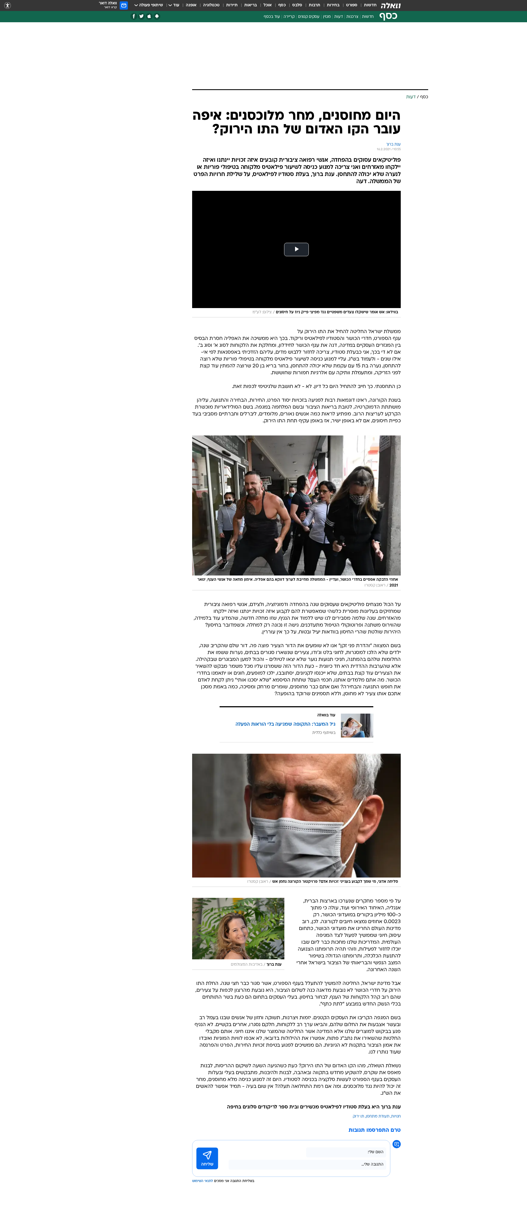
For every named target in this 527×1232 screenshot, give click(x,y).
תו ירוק (358, 1116)
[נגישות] (7, 5)
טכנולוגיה (211, 5)
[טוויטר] (141, 16)
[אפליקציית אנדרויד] (156, 16)
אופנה (191, 5)
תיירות (232, 5)
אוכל (268, 5)
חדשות (370, 5)
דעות (338, 17)
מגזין (327, 17)
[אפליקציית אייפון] (149, 16)
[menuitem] (367, 5)
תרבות (314, 5)
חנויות (396, 1116)
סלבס (297, 5)
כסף (282, 5)
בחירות (333, 5)
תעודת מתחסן (377, 1116)
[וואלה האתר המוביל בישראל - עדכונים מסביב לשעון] (391, 5)
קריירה (289, 17)
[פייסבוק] (133, 16)
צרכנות (352, 17)
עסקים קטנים (308, 17)
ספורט (351, 5)
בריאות (250, 5)
